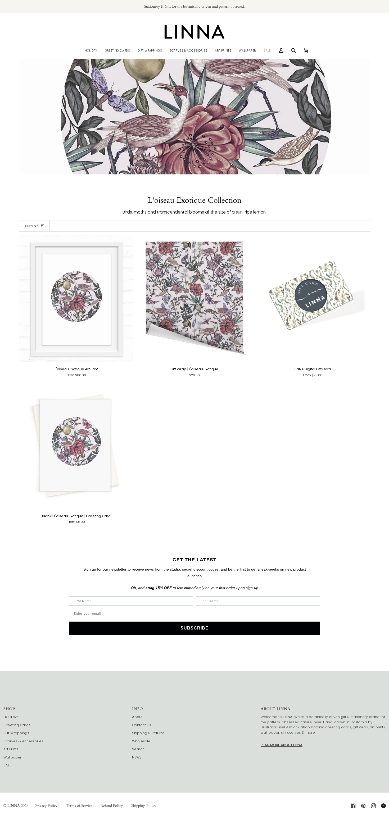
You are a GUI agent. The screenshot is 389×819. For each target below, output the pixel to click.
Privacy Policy (46, 805)
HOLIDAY (10, 716)
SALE (7, 765)
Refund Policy (112, 805)
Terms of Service (79, 805)
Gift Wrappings (16, 732)
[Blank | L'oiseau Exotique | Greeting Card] (76, 445)
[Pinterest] (363, 805)
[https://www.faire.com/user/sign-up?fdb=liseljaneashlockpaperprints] (383, 805)
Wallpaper (12, 757)
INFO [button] (137, 708)
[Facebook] (353, 805)
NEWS (137, 757)
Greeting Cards (16, 725)
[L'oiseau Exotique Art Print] (76, 298)
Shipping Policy (143, 805)
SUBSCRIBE (194, 628)
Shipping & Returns (148, 732)
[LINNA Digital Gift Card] (312, 298)
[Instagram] (373, 805)
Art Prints (10, 749)
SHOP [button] (9, 708)
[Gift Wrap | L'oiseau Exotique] (194, 298)
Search (138, 749)
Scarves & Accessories (23, 741)
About (137, 716)
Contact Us (141, 725)
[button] (91, 50)
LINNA (13, 805)
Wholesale (141, 741)
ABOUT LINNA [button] (275, 708)
